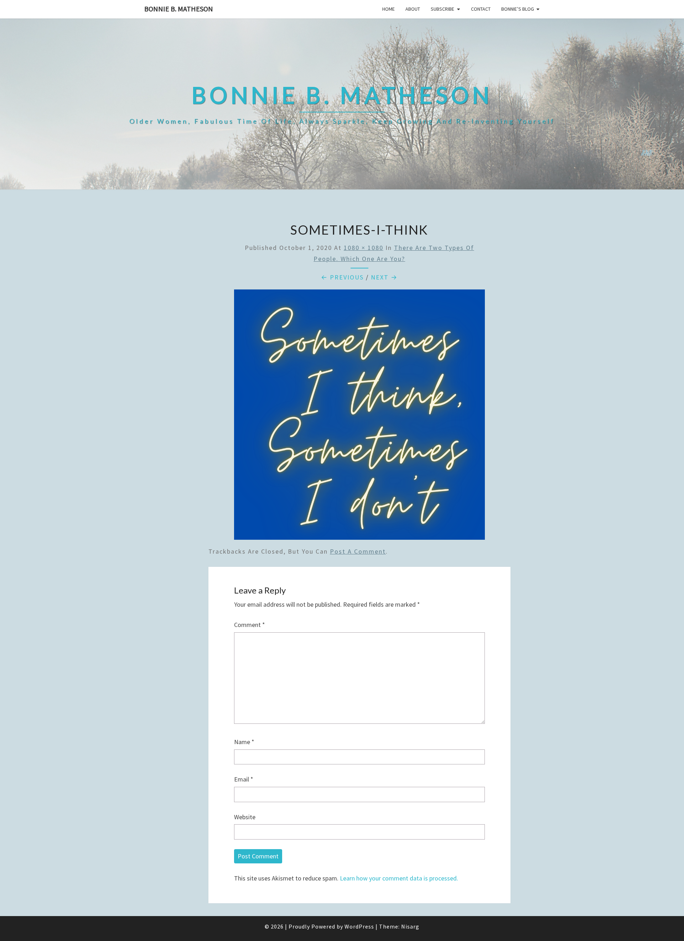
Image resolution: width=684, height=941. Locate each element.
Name (244, 742)
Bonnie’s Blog (517, 9)
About (412, 9)
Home (388, 9)
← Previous (342, 277)
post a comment (358, 551)
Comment (249, 625)
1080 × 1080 (363, 248)
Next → (384, 277)
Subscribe (442, 9)
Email (243, 779)
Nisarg (410, 926)
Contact (481, 9)
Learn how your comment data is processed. (399, 878)
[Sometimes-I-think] (359, 417)
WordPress (359, 926)
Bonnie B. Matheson (178, 8)
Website (244, 817)
